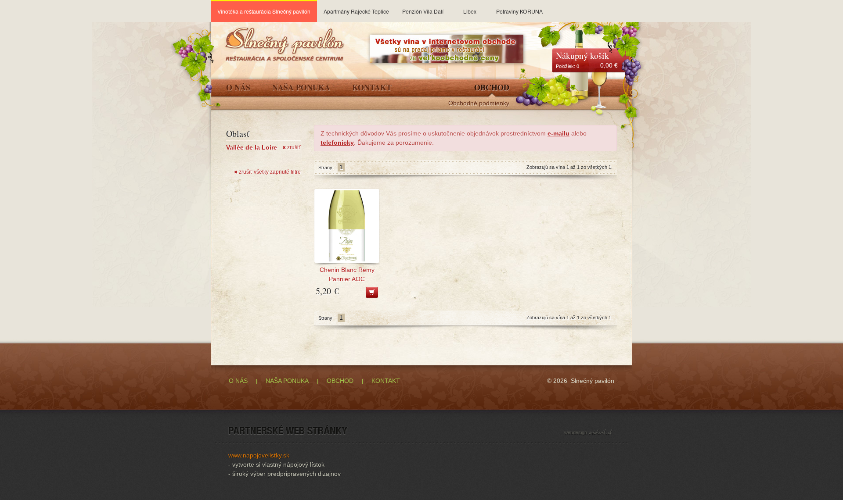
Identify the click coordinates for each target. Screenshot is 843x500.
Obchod (491, 88)
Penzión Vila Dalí (422, 11)
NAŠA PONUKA (287, 380)
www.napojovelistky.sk (258, 455)
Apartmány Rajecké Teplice (356, 11)
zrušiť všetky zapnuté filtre (267, 172)
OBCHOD (340, 380)
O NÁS (238, 380)
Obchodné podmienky (478, 103)
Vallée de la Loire (251, 147)
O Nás (238, 88)
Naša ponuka (301, 88)
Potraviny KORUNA (519, 11)
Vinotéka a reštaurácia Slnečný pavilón (263, 11)
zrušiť (291, 147)
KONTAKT (385, 380)
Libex (469, 11)
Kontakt (372, 88)
